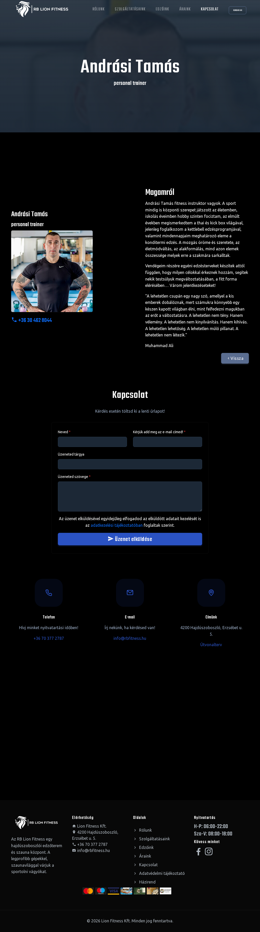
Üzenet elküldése (133, 539)
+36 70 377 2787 (49, 638)
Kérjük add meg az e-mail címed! (159, 432)
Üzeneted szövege (74, 477)
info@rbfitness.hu (129, 638)
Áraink (185, 9)
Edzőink (162, 9)
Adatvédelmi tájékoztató (161, 873)
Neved (64, 432)
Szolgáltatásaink (130, 9)
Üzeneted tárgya (71, 454)
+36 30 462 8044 (34, 320)
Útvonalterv (211, 644)
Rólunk (98, 9)
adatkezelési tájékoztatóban (117, 525)
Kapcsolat (210, 9)
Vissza (237, 358)
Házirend (147, 882)
